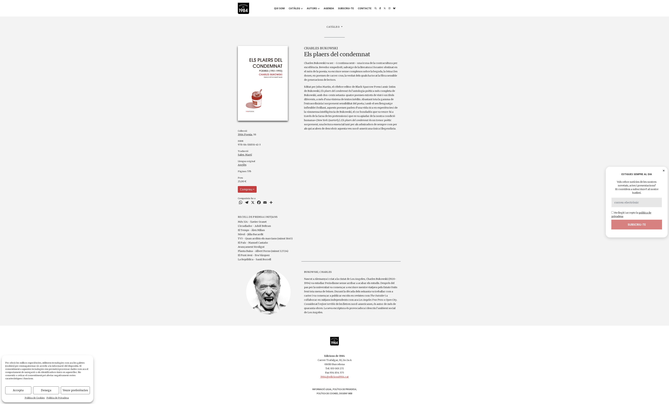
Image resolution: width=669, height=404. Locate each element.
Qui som (279, 8)
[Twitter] (385, 8)
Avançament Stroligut (251, 246)
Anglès (242, 164)
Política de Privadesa (58, 398)
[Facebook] (380, 8)
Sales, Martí (245, 154)
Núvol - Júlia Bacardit (250, 234)
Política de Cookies (35, 398)
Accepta (18, 390)
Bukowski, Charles (318, 272)
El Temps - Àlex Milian (251, 230)
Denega (46, 390)
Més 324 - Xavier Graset (252, 221)
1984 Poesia (245, 134)
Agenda (329, 8)
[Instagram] (389, 8)
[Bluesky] (394, 8)
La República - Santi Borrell (254, 259)
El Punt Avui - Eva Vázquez (254, 255)
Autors (312, 8)
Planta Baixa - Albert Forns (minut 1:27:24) (263, 251)
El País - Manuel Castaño (253, 242)
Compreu (246, 189)
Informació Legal (322, 389)
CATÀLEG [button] (333, 26)
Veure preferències (75, 390)
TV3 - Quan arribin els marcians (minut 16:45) (265, 238)
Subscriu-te (346, 8)
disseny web (345, 393)
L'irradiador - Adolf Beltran (254, 226)
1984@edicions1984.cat (334, 376)
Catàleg (294, 8)
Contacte (364, 8)
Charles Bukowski (321, 48)
